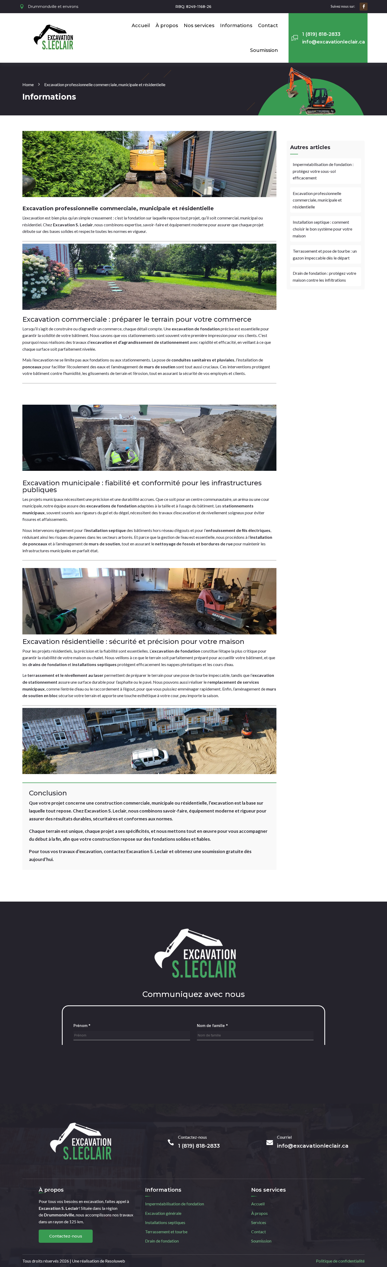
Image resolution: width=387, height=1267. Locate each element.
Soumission (264, 50)
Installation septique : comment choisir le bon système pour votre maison (322, 228)
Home (28, 84)
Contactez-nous (65, 1236)
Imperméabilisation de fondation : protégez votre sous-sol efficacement (323, 171)
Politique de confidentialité (340, 1260)
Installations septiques (165, 1222)
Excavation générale (163, 1213)
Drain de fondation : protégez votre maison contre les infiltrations (324, 276)
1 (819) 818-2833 (321, 34)
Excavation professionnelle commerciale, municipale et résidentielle (317, 200)
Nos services (199, 25)
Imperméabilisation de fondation (174, 1203)
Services (258, 1222)
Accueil (141, 25)
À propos (167, 25)
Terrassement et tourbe (166, 1231)
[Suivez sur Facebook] (364, 7)
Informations (236, 25)
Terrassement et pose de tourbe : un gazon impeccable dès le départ (325, 254)
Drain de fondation (162, 1240)
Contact (268, 25)
